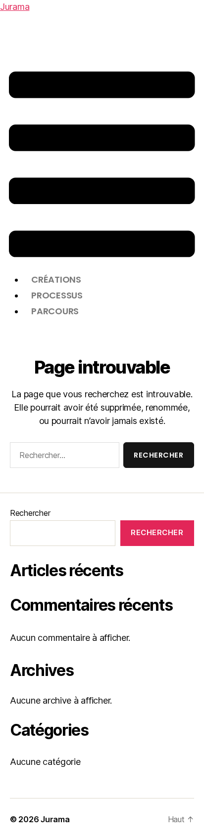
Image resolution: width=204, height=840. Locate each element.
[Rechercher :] (62, 457)
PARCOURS (55, 311)
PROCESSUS (57, 295)
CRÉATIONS (56, 279)
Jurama (14, 6)
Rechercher (30, 513)
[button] (102, 164)
